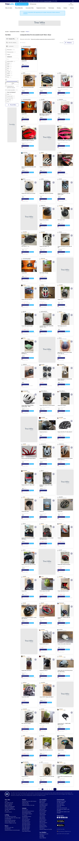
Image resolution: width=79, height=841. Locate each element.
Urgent (8, 54)
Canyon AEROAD (43, 837)
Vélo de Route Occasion (26, 812)
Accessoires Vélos (30, 8)
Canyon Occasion (43, 806)
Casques (23, 31)
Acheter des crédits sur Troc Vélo (28, 805)
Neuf (9, 94)
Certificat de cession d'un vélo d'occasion (12, 830)
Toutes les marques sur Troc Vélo (46, 829)
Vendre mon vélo (25, 802)
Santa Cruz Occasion (43, 822)
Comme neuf (11, 96)
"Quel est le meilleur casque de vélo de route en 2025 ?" (43, 39)
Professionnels (11, 52)
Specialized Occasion (43, 826)
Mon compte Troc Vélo (9, 802)
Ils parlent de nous (8, 812)
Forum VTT (59, 806)
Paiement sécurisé (25, 803)
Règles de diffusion (8, 805)
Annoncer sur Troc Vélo (9, 827)
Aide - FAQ (7, 810)
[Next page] (54, 789)
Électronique (51, 8)
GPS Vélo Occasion (25, 829)
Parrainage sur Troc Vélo (61, 801)
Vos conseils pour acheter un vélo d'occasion (63, 810)
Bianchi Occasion (43, 801)
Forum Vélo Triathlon (61, 805)
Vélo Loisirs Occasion (26, 819)
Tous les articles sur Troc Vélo (10, 816)
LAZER (9, 72)
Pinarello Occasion (43, 820)
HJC (9, 70)
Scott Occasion (42, 824)
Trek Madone (42, 835)
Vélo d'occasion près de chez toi (28, 811)
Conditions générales (9, 803)
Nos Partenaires (8, 828)
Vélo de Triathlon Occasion (27, 813)
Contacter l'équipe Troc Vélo (10, 809)
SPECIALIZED (11, 61)
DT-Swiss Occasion (43, 810)
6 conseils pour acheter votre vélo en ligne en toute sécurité (12, 818)
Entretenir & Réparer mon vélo (10, 823)
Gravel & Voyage (47, 1)
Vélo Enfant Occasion (26, 823)
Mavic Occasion (42, 817)
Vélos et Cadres (8, 8)
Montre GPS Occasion (26, 821)
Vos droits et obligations (9, 808)
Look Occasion (42, 816)
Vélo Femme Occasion (26, 824)
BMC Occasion (42, 802)
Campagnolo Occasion (44, 803)
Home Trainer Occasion (26, 831)
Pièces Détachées (19, 8)
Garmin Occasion (43, 812)
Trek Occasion (42, 828)
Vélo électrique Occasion (26, 816)
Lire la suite (70, 39)
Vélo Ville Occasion (25, 820)
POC (9, 77)
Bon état (10, 99)
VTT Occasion (24, 815)
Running (59, 8)
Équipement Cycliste (41, 8)
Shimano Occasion (43, 825)
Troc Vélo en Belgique (61, 802)
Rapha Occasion (42, 821)
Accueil (7, 31)
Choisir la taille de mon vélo (10, 821)
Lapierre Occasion (43, 814)
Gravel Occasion (25, 817)
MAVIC (9, 75)
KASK (9, 63)
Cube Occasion (42, 809)
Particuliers (11, 49)
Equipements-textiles (14, 31)
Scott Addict (42, 836)
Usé (8, 101)
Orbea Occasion (42, 818)
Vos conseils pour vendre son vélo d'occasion (63, 812)
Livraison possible (12, 90)
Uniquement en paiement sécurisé (13, 87)
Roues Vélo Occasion (26, 825)
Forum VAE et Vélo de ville (62, 808)
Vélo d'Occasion (25, 809)
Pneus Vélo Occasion (26, 827)
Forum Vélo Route (60, 803)
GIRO (9, 66)
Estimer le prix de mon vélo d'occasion (29, 801)
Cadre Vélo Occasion (26, 828)
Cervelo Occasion (43, 808)
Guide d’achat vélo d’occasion (10, 820)
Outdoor (65, 8)
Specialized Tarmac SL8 (44, 833)
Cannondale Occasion (43, 805)
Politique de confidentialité (10, 806)
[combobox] (12, 46)
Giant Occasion (42, 813)
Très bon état (11, 98)
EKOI (9, 65)
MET (9, 68)
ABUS (9, 73)
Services (72, 8)
